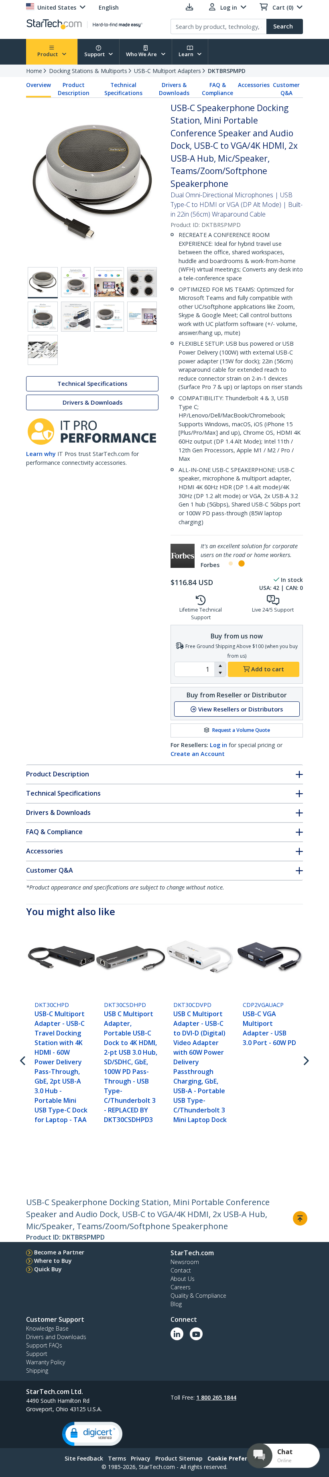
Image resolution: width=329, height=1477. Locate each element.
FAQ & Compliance (217, 89)
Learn (187, 54)
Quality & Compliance (198, 1295)
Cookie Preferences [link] (235, 1458)
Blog (176, 1304)
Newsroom (185, 1262)
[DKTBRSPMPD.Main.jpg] (43, 282)
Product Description (73, 89)
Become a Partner (59, 1252)
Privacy (140, 1458)
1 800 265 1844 (216, 1397)
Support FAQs (44, 1345)
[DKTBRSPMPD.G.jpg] (76, 317)
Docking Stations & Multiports (88, 71)
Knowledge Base (47, 1328)
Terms (117, 1458)
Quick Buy (48, 1269)
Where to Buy (53, 1260)
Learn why (41, 454)
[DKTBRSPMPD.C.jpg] (76, 282)
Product (48, 54)
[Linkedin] (177, 1333)
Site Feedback (84, 1458)
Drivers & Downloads (174, 89)
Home (34, 71)
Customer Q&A (286, 89)
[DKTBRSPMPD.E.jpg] (142, 282)
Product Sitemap (179, 1458)
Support (95, 54)
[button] (220, 665)
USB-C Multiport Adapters (167, 71)
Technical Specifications (123, 89)
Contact (181, 1270)
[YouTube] (196, 1333)
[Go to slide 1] (231, 564)
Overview (38, 85)
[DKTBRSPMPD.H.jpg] (109, 317)
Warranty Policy (45, 1362)
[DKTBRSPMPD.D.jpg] (109, 282)
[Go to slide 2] (241, 564)
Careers (181, 1287)
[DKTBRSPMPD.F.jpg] (43, 317)
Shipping (37, 1370)
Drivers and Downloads (56, 1337)
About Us (183, 1278)
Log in (218, 745)
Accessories (254, 85)
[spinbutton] (194, 669)
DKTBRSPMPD (227, 71)
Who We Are (142, 54)
